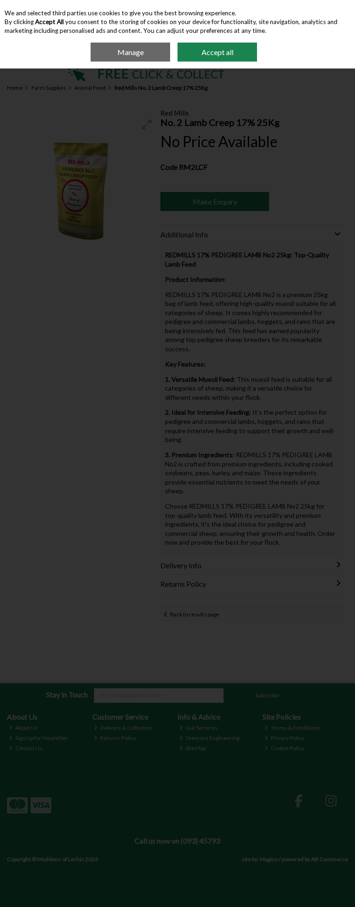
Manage (130, 52)
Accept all (217, 52)
